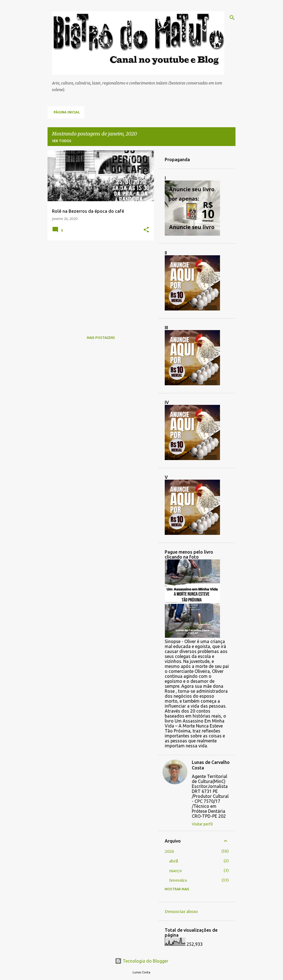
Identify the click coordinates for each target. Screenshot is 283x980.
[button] (146, 230)
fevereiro (178, 880)
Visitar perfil (202, 824)
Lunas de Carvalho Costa (211, 765)
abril (173, 861)
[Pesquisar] (232, 17)
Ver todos (61, 141)
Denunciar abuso (181, 911)
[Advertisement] (99, 283)
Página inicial (67, 112)
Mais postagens (101, 337)
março (175, 870)
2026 (169, 851)
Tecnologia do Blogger (145, 960)
